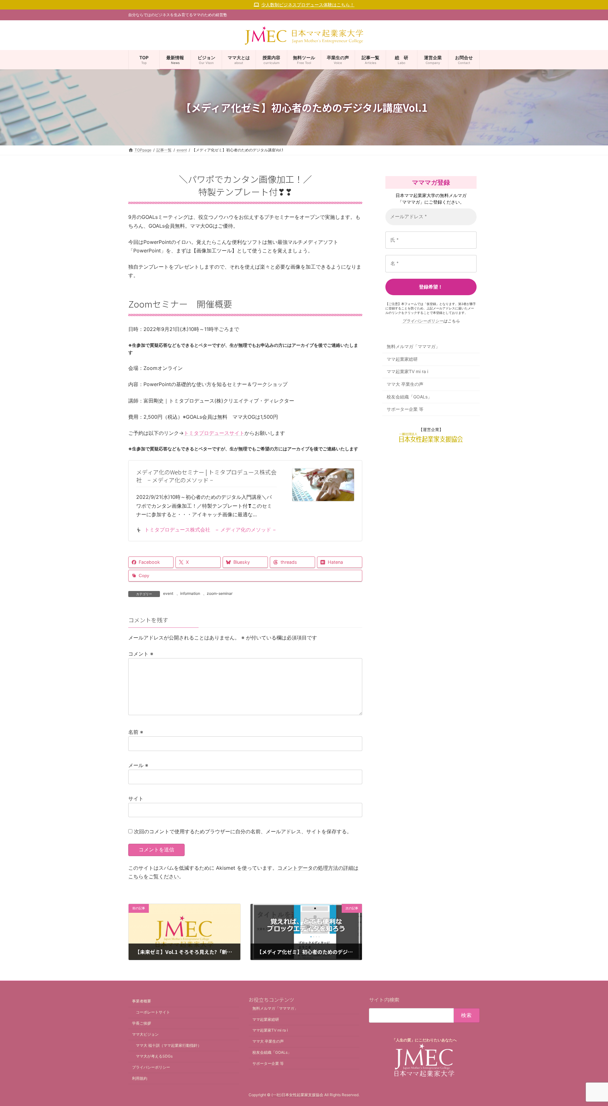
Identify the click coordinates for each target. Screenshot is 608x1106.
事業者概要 (141, 1001)
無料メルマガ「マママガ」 (413, 346)
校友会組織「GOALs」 (409, 396)
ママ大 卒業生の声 (405, 384)
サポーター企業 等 (405, 409)
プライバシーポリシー (422, 320)
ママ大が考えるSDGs (154, 1056)
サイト (135, 798)
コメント (140, 654)
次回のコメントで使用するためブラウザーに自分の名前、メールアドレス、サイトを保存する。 (243, 831)
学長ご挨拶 (141, 1023)
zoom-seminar (219, 593)
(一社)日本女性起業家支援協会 (297, 1095)
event (168, 593)
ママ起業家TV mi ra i (407, 371)
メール (138, 765)
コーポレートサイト (153, 1012)
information (190, 593)
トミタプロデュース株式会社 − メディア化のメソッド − (210, 529)
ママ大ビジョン (145, 1034)
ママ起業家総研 (402, 359)
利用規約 (139, 1078)
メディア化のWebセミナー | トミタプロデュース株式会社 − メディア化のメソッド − (206, 476)
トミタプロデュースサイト (214, 433)
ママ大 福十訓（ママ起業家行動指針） (168, 1045)
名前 (135, 732)
